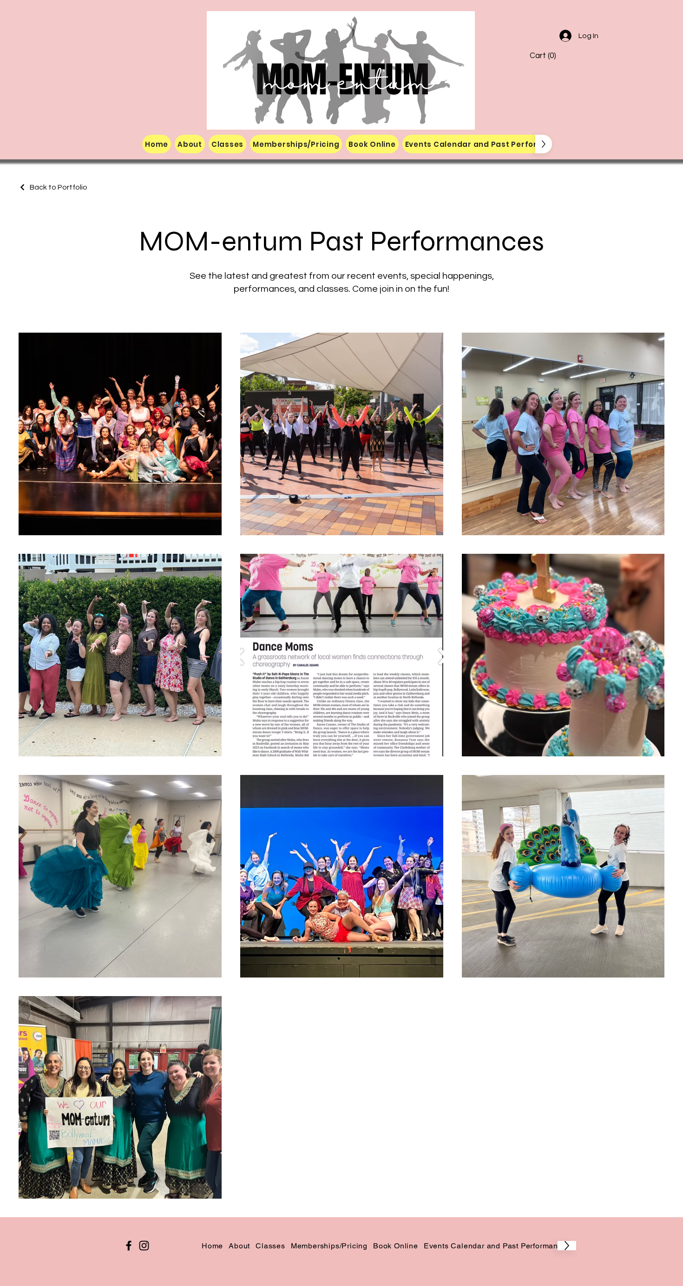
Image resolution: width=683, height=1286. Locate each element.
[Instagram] (144, 1245)
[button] (549, 55)
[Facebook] (128, 1245)
